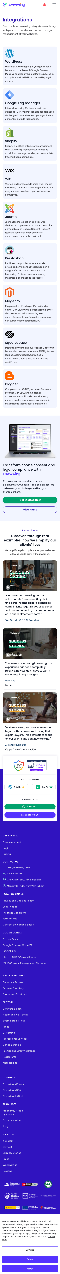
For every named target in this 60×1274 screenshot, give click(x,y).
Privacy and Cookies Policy (18, 900)
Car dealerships (12, 1044)
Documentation (12, 1120)
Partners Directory (13, 988)
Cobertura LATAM (13, 1096)
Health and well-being (15, 1014)
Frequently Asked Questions (13, 1112)
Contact (7, 1146)
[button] (30, 815)
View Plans (30, 509)
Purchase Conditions (14, 912)
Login (6, 848)
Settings (30, 1249)
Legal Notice (10, 906)
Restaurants (9, 1056)
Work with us (10, 1164)
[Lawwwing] (14, 5)
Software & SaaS (12, 1008)
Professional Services (15, 1038)
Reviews (7, 1170)
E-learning (9, 1032)
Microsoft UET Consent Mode (19, 957)
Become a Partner (13, 982)
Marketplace (10, 1062)
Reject (30, 1259)
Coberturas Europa (14, 1084)
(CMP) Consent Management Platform (24, 963)
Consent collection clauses (18, 924)
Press (6, 1026)
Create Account (12, 842)
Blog (5, 1126)
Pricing (7, 853)
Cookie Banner (11, 939)
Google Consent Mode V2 (17, 945)
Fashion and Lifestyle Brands (19, 1050)
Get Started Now (30, 500)
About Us (8, 1140)
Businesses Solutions (15, 994)
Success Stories (12, 1152)
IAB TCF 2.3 (9, 951)
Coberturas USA (12, 1090)
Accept (30, 1268)
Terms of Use (10, 918)
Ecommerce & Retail (14, 1020)
